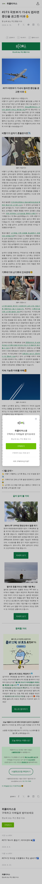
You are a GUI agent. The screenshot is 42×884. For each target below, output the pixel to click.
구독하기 (21, 446)
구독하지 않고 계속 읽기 (21, 453)
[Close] (36, 418)
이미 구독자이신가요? (21, 461)
